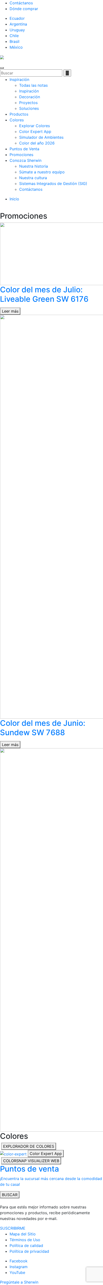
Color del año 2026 (37, 143)
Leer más (10, 311)
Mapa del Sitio (23, 1234)
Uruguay (17, 29)
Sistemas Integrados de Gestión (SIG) (53, 183)
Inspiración (19, 79)
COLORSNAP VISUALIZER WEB (31, 1160)
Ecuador (17, 18)
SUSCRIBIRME (12, 1228)
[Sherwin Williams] (2, 56)
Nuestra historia (33, 166)
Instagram (19, 1266)
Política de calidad (26, 1245)
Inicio (14, 199)
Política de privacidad (29, 1251)
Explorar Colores (34, 125)
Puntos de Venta (24, 148)
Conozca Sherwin (25, 160)
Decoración (29, 96)
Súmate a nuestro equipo (42, 172)
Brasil (14, 41)
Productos (19, 114)
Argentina (18, 24)
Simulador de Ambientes (41, 137)
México (16, 47)
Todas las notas (33, 85)
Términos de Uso (25, 1239)
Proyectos (28, 102)
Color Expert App (35, 131)
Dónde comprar (24, 8)
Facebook (19, 1261)
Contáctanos (21, 2)
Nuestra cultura (33, 177)
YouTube (17, 1272)
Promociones (21, 154)
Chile (14, 35)
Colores (17, 120)
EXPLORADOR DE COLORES (28, 1146)
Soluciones (29, 108)
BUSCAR (9, 1194)
